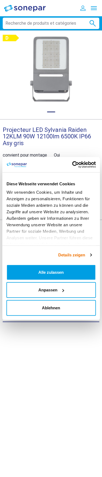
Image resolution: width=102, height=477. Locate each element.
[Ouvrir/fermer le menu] (94, 8)
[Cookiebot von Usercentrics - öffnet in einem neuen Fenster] (73, 164)
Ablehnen (51, 307)
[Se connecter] (83, 8)
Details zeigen (71, 255)
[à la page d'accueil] (28, 8)
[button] (51, 69)
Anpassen (47, 290)
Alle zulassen (51, 272)
